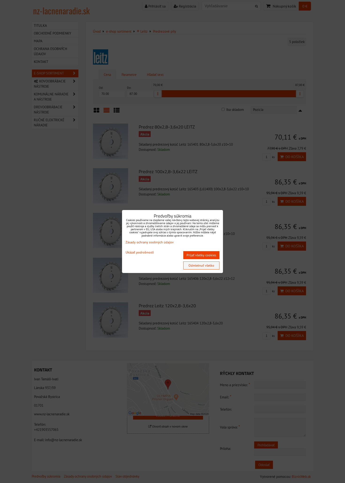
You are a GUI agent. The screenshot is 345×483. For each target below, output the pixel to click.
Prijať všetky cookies (201, 255)
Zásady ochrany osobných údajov (150, 242)
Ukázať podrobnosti (140, 252)
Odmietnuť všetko (201, 265)
